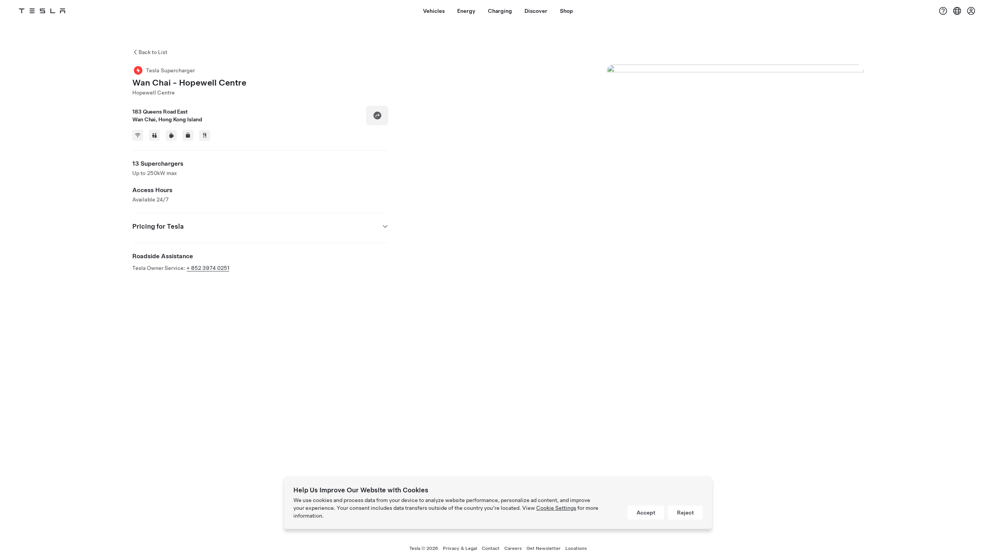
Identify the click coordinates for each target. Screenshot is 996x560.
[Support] (943, 11)
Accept (646, 512)
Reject (685, 512)
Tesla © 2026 (423, 548)
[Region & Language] (957, 11)
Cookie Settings (556, 508)
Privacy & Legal (460, 548)
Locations (576, 548)
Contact (491, 548)
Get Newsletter (543, 548)
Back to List (153, 52)
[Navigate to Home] (42, 11)
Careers (513, 548)
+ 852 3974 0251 (208, 268)
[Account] (971, 11)
